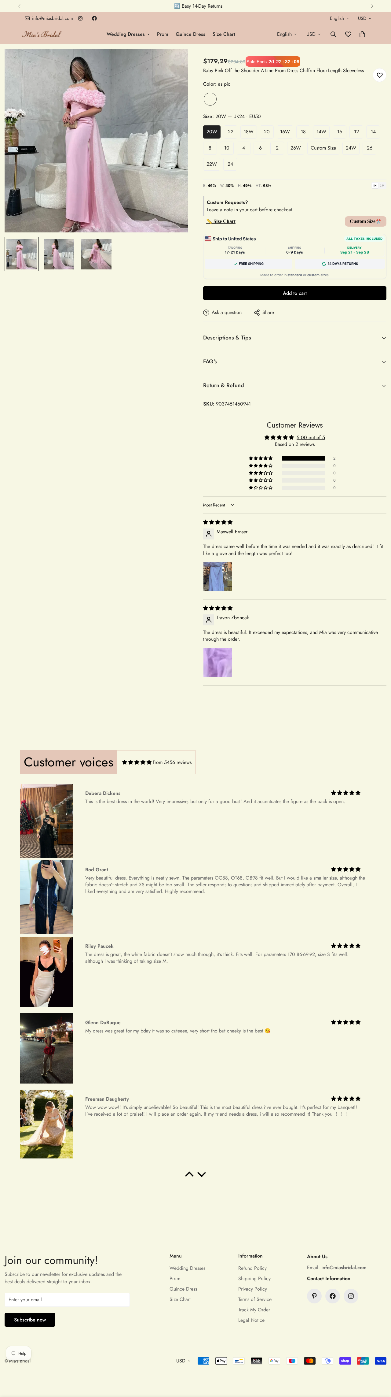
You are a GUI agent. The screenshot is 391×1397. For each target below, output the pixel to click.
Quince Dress (190, 34)
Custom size (323, 147)
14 (373, 131)
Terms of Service (255, 1299)
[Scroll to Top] (379, 1364)
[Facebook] (94, 18)
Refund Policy (252, 1268)
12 (356, 131)
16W (285, 131)
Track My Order (254, 1309)
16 (339, 131)
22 (230, 131)
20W (211, 131)
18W (249, 131)
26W (296, 147)
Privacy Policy (252, 1288)
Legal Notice (251, 1320)
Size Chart (224, 34)
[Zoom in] (175, 62)
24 (230, 164)
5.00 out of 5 (311, 437)
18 (303, 131)
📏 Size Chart (221, 221)
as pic (210, 99)
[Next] (372, 6)
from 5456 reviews (172, 762)
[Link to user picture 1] (217, 576)
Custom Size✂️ (366, 221)
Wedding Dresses (126, 34)
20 (267, 131)
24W (351, 147)
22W (211, 164)
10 (226, 147)
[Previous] (19, 6)
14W (321, 131)
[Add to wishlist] (379, 75)
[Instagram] (80, 18)
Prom (162, 34)
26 (369, 147)
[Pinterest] (314, 1296)
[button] (362, 34)
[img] (217, 522)
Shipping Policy (254, 1278)
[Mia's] (42, 34)
